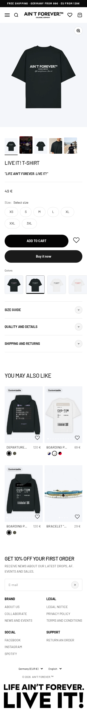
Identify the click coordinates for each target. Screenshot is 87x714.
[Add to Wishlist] (38, 437)
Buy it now (43, 256)
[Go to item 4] (55, 146)
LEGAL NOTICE (57, 607)
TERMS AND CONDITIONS (64, 620)
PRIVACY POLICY (58, 614)
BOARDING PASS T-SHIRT (64, 447)
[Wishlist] (70, 15)
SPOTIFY (11, 654)
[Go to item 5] (70, 146)
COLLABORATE (16, 614)
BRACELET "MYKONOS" (62, 526)
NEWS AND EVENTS (18, 620)
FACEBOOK (13, 640)
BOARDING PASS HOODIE (24, 526)
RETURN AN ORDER (60, 640)
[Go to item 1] (11, 146)
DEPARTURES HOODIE (22, 447)
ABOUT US (12, 607)
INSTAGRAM (13, 647)
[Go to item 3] (40, 146)
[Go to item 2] (25, 145)
